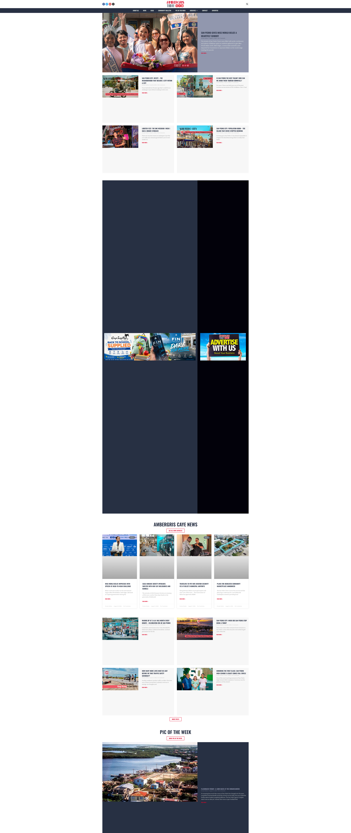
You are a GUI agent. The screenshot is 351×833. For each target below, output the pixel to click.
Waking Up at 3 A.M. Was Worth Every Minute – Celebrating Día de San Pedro (156, 621)
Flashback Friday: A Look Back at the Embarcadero (220, 789)
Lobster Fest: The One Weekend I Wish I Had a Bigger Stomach (156, 129)
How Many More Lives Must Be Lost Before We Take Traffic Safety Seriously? (155, 673)
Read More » (204, 53)
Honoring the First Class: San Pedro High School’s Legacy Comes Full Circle (231, 672)
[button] (247, 4)
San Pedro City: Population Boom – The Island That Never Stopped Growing (230, 129)
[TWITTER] (107, 4)
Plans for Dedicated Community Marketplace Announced (228, 585)
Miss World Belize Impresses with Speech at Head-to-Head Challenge (118, 585)
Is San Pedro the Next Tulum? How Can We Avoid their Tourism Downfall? (230, 79)
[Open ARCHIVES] (197, 10)
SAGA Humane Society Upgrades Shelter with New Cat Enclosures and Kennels (156, 586)
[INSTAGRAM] (113, 4)
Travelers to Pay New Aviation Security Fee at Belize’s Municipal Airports (194, 585)
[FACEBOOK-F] (103, 4)
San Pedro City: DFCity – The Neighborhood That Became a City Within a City (157, 80)
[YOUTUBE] (110, 4)
